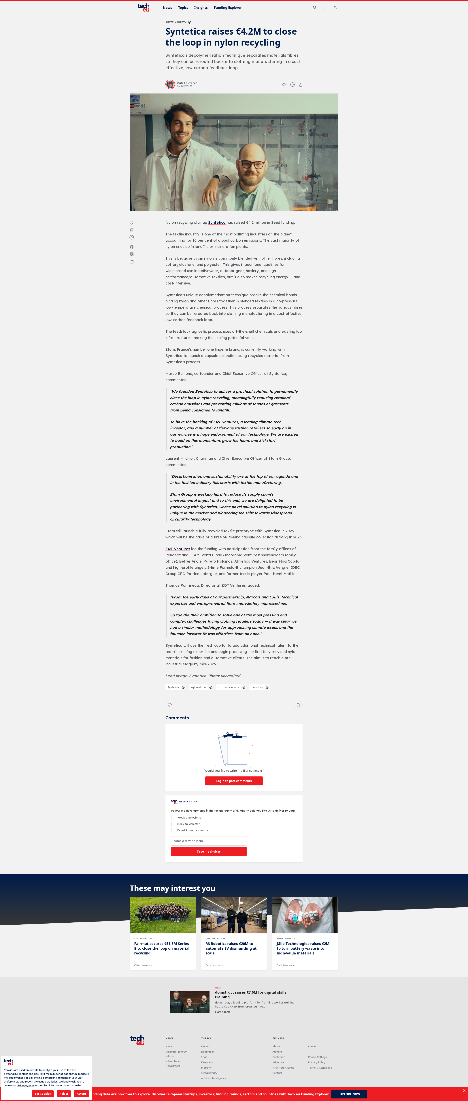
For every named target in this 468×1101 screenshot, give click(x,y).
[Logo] (145, 7)
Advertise (278, 1062)
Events (312, 1046)
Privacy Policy (316, 1062)
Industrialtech (215, 938)
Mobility (206, 1067)
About (276, 1046)
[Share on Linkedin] (131, 261)
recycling (257, 687)
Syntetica (217, 222)
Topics (183, 7)
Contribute (278, 1057)
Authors (277, 1051)
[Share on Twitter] (131, 254)
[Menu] (131, 8)
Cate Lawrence (143, 965)
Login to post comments (234, 781)
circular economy (228, 687)
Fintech (205, 1046)
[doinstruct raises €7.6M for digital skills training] (190, 1002)
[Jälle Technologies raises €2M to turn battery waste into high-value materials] (305, 915)
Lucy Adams (222, 1012)
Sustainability (175, 22)
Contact (277, 1073)
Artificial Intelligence (213, 1078)
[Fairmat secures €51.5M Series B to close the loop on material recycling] (163, 915)
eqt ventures (198, 687)
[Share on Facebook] (131, 247)
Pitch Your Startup (283, 1067)
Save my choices (209, 851)
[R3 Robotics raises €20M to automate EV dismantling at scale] (234, 915)
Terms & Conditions (320, 1067)
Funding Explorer (228, 7)
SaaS (204, 1057)
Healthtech (207, 1051)
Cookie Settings (317, 1057)
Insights (201, 7)
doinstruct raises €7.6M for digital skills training (250, 994)
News (167, 7)
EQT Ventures (177, 548)
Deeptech (207, 1062)
